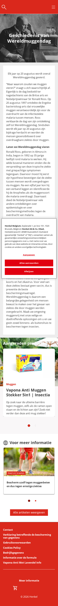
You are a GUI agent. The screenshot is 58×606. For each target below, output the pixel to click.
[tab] (29, 425)
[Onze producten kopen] (15, 588)
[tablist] (29, 425)
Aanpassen (29, 254)
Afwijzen (29, 271)
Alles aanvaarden (29, 263)
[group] (29, 390)
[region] (28, 248)
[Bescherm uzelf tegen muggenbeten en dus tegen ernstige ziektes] (29, 471)
